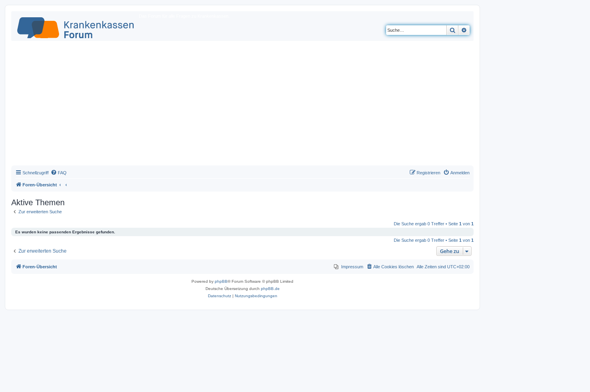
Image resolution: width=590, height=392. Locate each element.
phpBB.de (270, 288)
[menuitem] (59, 173)
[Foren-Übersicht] (76, 26)
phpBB (221, 281)
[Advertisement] (242, 105)
